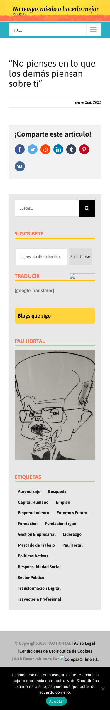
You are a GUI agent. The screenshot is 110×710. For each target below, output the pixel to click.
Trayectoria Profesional (39, 599)
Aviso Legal (84, 643)
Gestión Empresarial (36, 534)
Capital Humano (33, 502)
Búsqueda (57, 491)
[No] (103, 689)
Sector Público (31, 577)
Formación (28, 523)
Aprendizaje (29, 491)
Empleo (63, 502)
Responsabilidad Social (39, 566)
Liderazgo (72, 534)
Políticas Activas (33, 556)
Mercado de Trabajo (36, 545)
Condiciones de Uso (37, 651)
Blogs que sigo (34, 316)
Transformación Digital (39, 588)
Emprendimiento (33, 512)
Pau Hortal (72, 545)
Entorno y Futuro (72, 512)
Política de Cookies (74, 651)
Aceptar (56, 701)
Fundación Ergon (60, 523)
